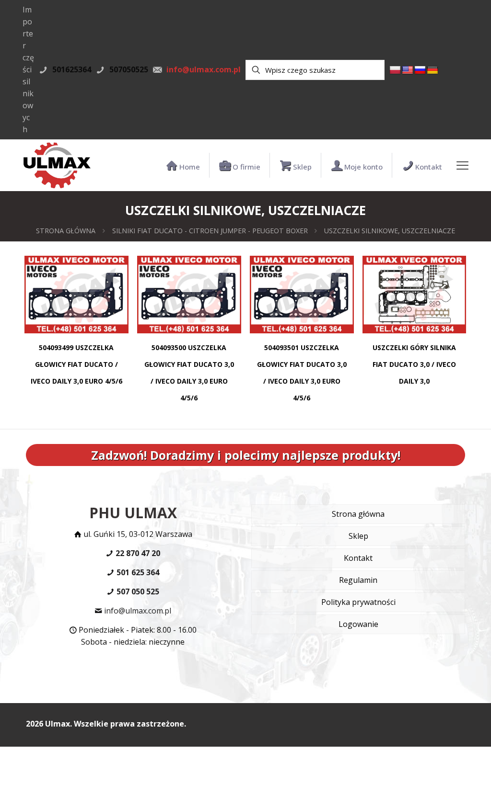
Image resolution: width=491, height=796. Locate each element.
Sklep (358, 536)
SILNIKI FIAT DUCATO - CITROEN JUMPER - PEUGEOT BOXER (210, 230)
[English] (407, 70)
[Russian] (420, 70)
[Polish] (395, 70)
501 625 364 (137, 572)
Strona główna (65, 230)
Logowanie (358, 624)
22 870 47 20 (137, 553)
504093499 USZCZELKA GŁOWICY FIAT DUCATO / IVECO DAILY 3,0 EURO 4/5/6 (76, 364)
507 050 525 (137, 591)
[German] (432, 70)
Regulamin (358, 580)
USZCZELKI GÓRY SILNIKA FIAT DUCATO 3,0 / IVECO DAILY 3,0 (414, 364)
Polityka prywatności (358, 602)
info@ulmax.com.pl (136, 610)
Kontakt (358, 558)
